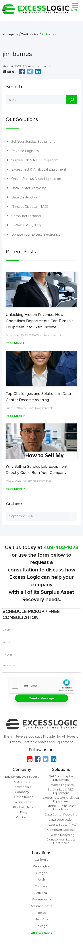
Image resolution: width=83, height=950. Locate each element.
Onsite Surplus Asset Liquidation (36, 179)
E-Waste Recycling (26, 225)
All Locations (41, 933)
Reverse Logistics (25, 151)
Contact (22, 817)
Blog (23, 812)
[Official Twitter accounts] (45, 759)
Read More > (15, 343)
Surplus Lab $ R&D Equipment (35, 160)
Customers (22, 781)
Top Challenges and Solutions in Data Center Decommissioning (38, 396)
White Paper (23, 802)
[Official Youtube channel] (30, 759)
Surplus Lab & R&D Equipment (61, 791)
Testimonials (22, 786)
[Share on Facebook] (22, 71)
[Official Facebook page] (38, 759)
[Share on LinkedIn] (38, 71)
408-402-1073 (61, 547)
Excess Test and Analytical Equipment (61, 799)
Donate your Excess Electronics (35, 235)
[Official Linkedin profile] (53, 759)
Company (22, 769)
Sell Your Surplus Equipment (33, 142)
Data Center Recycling (28, 188)
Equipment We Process (22, 776)
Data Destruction (24, 197)
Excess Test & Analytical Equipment (38, 169)
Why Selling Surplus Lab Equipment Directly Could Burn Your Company (37, 469)
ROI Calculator (23, 807)
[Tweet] (30, 71)
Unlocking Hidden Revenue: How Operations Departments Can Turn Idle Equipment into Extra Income (40, 320)
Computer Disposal (26, 216)
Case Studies (23, 797)
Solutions (61, 769)
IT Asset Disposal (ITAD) (29, 207)
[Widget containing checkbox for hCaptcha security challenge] (41, 685)
